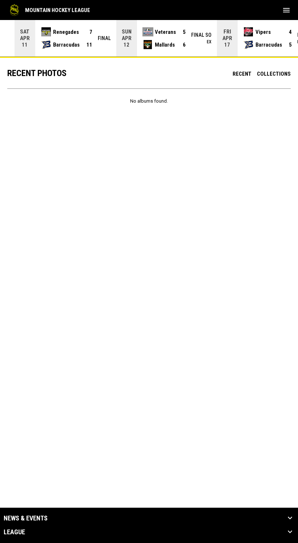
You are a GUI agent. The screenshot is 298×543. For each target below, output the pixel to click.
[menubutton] (286, 10)
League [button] (14, 532)
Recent (242, 74)
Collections (274, 74)
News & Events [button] (26, 518)
